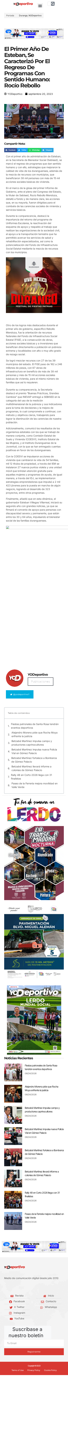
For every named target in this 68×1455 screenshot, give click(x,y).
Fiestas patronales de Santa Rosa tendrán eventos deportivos (35, 726)
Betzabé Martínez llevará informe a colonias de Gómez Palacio (31, 768)
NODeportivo (35, 15)
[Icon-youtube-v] (21, 1287)
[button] (40, 6)
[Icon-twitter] (10, 1287)
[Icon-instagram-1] (16, 1287)
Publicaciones (40, 681)
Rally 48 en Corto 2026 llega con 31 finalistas (31, 776)
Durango (23, 15)
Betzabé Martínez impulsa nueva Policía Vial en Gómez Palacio (34, 751)
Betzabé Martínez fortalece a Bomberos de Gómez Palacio (34, 759)
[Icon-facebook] (5, 1287)
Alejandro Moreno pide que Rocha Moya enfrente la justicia (35, 734)
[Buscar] (53, 4)
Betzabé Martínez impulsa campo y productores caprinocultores (32, 743)
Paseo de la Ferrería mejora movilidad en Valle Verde (35, 785)
